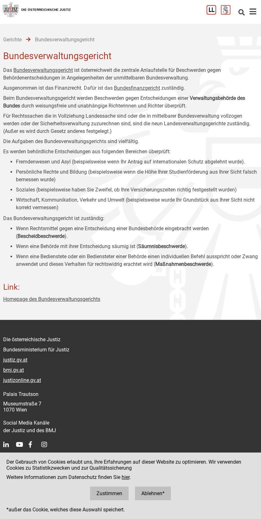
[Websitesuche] (241, 13)
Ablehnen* (153, 493)
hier (126, 477)
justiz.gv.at (15, 360)
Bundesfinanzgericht (137, 88)
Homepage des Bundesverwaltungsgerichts (51, 299)
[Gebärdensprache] (228, 13)
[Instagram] (47, 444)
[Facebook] (35, 444)
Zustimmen (109, 493)
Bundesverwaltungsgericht (43, 70)
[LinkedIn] (9, 444)
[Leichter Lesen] (214, 13)
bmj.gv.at (13, 370)
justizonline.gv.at (22, 380)
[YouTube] (22, 444)
